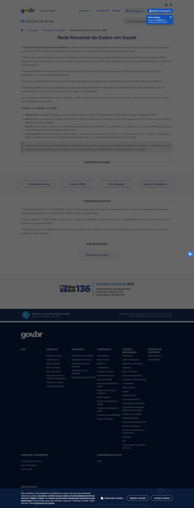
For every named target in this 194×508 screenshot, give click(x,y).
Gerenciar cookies (114, 497)
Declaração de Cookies (44, 503)
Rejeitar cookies (138, 497)
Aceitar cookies (162, 497)
